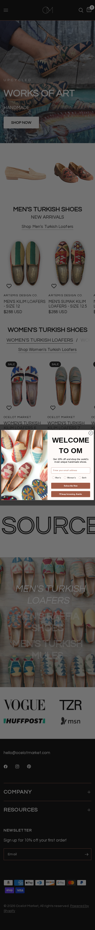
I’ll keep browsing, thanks (70, 494)
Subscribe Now (71, 486)
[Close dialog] (91, 433)
